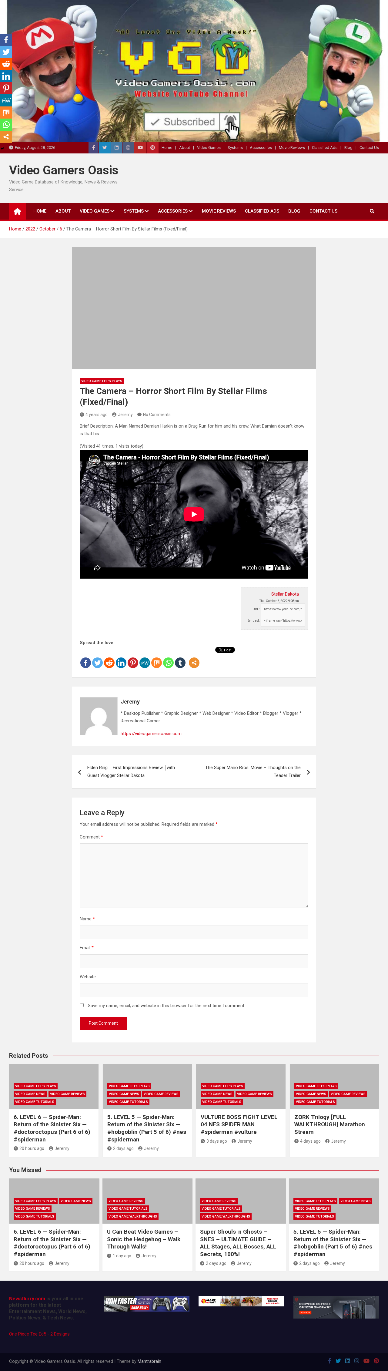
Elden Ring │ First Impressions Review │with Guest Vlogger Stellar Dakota (131, 771)
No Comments (157, 414)
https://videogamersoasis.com (151, 733)
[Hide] (2, 148)
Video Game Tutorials (34, 1102)
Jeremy (125, 414)
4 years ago (96, 414)
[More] (194, 657)
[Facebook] (85, 657)
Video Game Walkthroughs (133, 1216)
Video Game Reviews (67, 1094)
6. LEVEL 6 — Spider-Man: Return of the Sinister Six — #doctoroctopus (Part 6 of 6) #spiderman (52, 1128)
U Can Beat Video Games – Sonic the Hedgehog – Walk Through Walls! (143, 1239)
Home (167, 147)
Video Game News (30, 1094)
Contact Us (369, 147)
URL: (256, 609)
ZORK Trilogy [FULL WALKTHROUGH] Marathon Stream (329, 1124)
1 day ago (122, 1255)
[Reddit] (109, 657)
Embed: (253, 621)
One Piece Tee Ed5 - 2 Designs (39, 1334)
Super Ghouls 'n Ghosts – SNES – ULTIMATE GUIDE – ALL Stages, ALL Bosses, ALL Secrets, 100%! (238, 1243)
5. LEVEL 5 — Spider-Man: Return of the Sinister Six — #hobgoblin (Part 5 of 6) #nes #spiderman (146, 1128)
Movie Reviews (292, 147)
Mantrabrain (149, 1361)
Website (88, 977)
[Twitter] (97, 657)
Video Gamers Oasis (64, 170)
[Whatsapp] (168, 657)
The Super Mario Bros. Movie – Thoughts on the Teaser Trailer (253, 771)
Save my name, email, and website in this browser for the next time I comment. (166, 1005)
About (184, 147)
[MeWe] (144, 657)
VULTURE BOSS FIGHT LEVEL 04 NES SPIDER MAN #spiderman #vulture (239, 1124)
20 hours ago (31, 1148)
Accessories (261, 147)
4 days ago (310, 1141)
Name (87, 919)
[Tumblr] (180, 657)
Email (87, 947)
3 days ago (216, 1141)
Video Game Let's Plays (101, 381)
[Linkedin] (121, 657)
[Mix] (156, 657)
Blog (348, 147)
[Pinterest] (133, 657)
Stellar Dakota (285, 594)
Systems (235, 147)
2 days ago (123, 1148)
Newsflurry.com (27, 1299)
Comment (91, 837)
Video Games (209, 147)
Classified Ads (324, 147)
